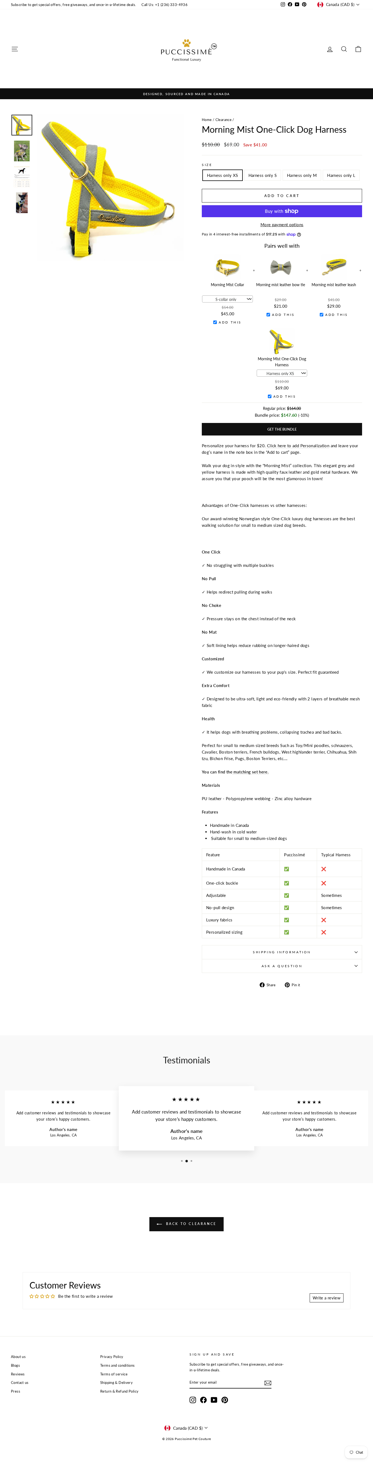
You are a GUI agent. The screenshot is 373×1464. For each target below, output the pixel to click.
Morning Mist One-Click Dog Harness (282, 361)
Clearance (223, 119)
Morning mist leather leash (334, 284)
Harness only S (262, 175)
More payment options (282, 224)
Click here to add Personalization (297, 445)
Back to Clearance (190, 1224)
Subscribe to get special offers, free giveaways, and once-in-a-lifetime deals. (73, 4)
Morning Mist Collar (227, 284)
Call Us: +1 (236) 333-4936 (164, 4)
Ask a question (282, 966)
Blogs (15, 1365)
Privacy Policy (111, 1356)
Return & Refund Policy (119, 1391)
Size (207, 165)
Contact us (20, 1382)
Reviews (18, 1374)
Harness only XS (222, 175)
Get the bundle (282, 429)
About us (18, 1356)
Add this (230, 322)
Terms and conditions (117, 1365)
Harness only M (302, 175)
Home (207, 119)
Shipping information (282, 952)
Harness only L (341, 175)
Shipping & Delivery (116, 1382)
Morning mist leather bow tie (280, 284)
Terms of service (114, 1374)
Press (15, 1391)
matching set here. (250, 771)
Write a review (327, 1297)
